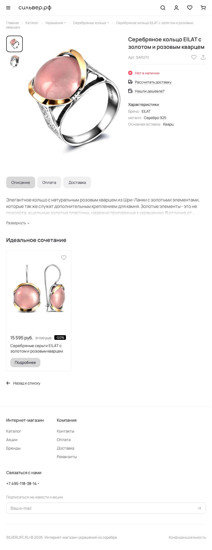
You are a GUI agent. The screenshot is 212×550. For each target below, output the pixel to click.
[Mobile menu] (8, 7)
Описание (20, 182)
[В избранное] (193, 57)
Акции (12, 439)
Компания (67, 420)
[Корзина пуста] (203, 7)
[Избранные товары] (189, 7)
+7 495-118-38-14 (21, 483)
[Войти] (176, 7)
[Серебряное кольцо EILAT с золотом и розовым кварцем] (74, 101)
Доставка (77, 182)
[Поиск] (162, 7)
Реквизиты (67, 456)
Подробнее (25, 362)
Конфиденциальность (187, 537)
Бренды (13, 448)
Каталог (13, 431)
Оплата (49, 182)
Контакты (65, 431)
